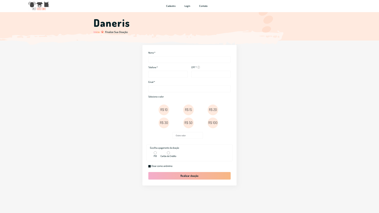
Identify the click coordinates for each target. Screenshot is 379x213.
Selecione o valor (156, 96)
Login (187, 6)
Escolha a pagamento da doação (164, 147)
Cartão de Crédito (168, 156)
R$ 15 (188, 109)
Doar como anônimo (161, 166)
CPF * (194, 67)
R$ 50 (188, 122)
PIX (155, 156)
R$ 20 (213, 109)
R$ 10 (164, 109)
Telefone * (153, 67)
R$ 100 (212, 122)
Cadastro (171, 6)
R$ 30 (164, 122)
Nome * (151, 52)
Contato (203, 6)
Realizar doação (189, 175)
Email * (151, 81)
